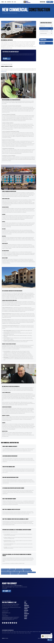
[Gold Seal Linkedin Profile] (14, 623)
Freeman (31, 631)
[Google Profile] (3, 623)
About (15, 1)
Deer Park (23, 631)
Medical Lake (48, 631)
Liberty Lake (42, 631)
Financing (25, 608)
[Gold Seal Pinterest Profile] (16, 623)
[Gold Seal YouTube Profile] (8, 623)
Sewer (5, 1)
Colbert (17, 631)
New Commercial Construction (44, 28)
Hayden (40, 631)
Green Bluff (34, 631)
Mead (45, 631)
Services (25, 604)
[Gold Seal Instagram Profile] (6, 623)
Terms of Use (39, 638)
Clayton (11, 631)
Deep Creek (20, 631)
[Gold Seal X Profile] (10, 623)
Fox (5, 638)
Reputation (26, 610)
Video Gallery (26, 613)
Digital (7, 638)
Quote (49, 2)
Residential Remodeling (43, 33)
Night (4, 638)
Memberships (26, 605)
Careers (25, 617)
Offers (12, 1)
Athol (3, 631)
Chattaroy (5, 631)
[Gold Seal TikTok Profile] (12, 623)
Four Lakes (27, 631)
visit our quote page (7, 586)
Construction (9, 1)
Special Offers (26, 607)
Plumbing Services (43, 39)
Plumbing (2, 1)
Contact (25, 618)
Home (25, 602)
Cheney (8, 631)
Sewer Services (42, 43)
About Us (25, 612)
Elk (25, 631)
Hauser (37, 631)
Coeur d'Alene (14, 631)
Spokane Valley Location (6, 610)
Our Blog (25, 615)
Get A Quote (6, 58)
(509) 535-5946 (42, 2)
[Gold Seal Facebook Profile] (4, 623)
